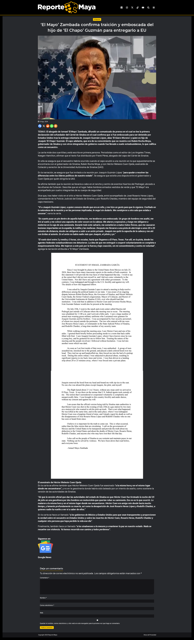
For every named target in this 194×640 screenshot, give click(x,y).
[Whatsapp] (51, 126)
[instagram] (126, 7)
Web (41, 613)
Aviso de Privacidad (150, 635)
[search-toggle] (148, 7)
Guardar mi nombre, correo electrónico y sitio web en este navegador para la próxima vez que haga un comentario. (80, 623)
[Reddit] (48, 126)
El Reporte (97, 19)
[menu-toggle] (153, 7)
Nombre (43, 598)
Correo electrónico (47, 605)
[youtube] (143, 7)
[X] (44, 126)
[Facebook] (40, 126)
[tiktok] (137, 7)
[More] (55, 126)
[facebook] (121, 7)
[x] (132, 7)
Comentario (44, 578)
